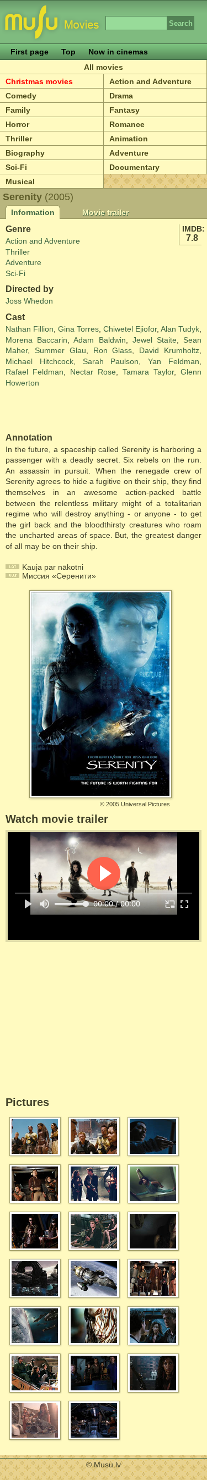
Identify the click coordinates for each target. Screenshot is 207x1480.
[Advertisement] (70, 410)
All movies (103, 67)
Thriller (19, 138)
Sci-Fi (16, 167)
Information (33, 212)
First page (29, 51)
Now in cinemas (118, 51)
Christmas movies (39, 81)
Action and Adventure (43, 240)
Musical (20, 181)
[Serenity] (100, 793)
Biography (25, 152)
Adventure (23, 262)
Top (68, 51)
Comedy (21, 95)
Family (18, 110)
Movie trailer (105, 212)
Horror (17, 124)
